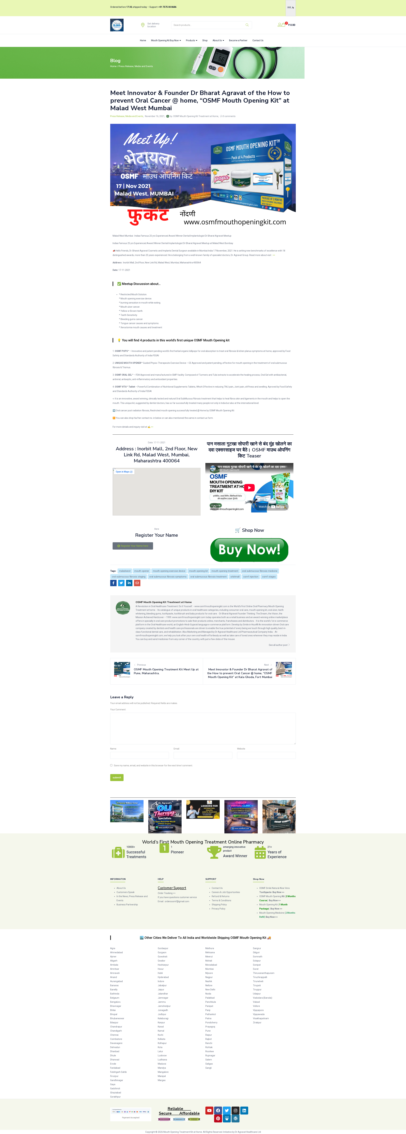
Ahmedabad (116, 952)
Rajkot (208, 1039)
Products (191, 40)
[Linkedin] (244, 1110)
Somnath (257, 956)
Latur (160, 1051)
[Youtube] (209, 1110)
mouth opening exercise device (169, 571)
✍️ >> (150, 427)
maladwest (125, 571)
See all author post (278, 645)
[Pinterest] (218, 1118)
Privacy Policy (219, 908)
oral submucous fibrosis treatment (208, 576)
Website (241, 748)
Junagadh (163, 1010)
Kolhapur (162, 1043)
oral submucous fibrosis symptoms (168, 576)
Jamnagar (163, 998)
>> (274, 255)
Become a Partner (238, 40)
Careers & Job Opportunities (226, 892)
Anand (113, 977)
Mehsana (210, 952)
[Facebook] (218, 1110)
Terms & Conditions (221, 900)
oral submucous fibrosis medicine (259, 571)
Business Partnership (127, 904)
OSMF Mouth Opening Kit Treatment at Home (195, 116)
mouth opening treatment (225, 571)
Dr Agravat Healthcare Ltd (248, 1132)
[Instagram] (235, 1110)
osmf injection (250, 576)
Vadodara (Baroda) (262, 998)
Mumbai (209, 969)
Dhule (113, 1055)
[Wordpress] (235, 1118)
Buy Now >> (275, 900)
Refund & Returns (220, 896)
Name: (113, 748)
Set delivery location (153, 25)
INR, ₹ (290, 7)
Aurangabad (116, 981)
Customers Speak (125, 892)
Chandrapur (116, 1026)
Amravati (115, 973)
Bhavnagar (115, 1006)
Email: (177, 748)
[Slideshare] (227, 1118)
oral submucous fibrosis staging (128, 576)
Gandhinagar (116, 1080)
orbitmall (234, 576)
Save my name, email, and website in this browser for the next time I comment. (153, 765)
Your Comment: (118, 709)
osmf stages (269, 576)
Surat (256, 969)
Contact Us (257, 40)
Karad (161, 1026)
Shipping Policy (219, 904)
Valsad (256, 1002)
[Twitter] (227, 1110)
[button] (288, 25)
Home (143, 40)
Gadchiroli (115, 1088)
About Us (217, 40)
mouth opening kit (198, 571)
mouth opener (141, 571)
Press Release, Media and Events (136, 66)
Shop (205, 40)
